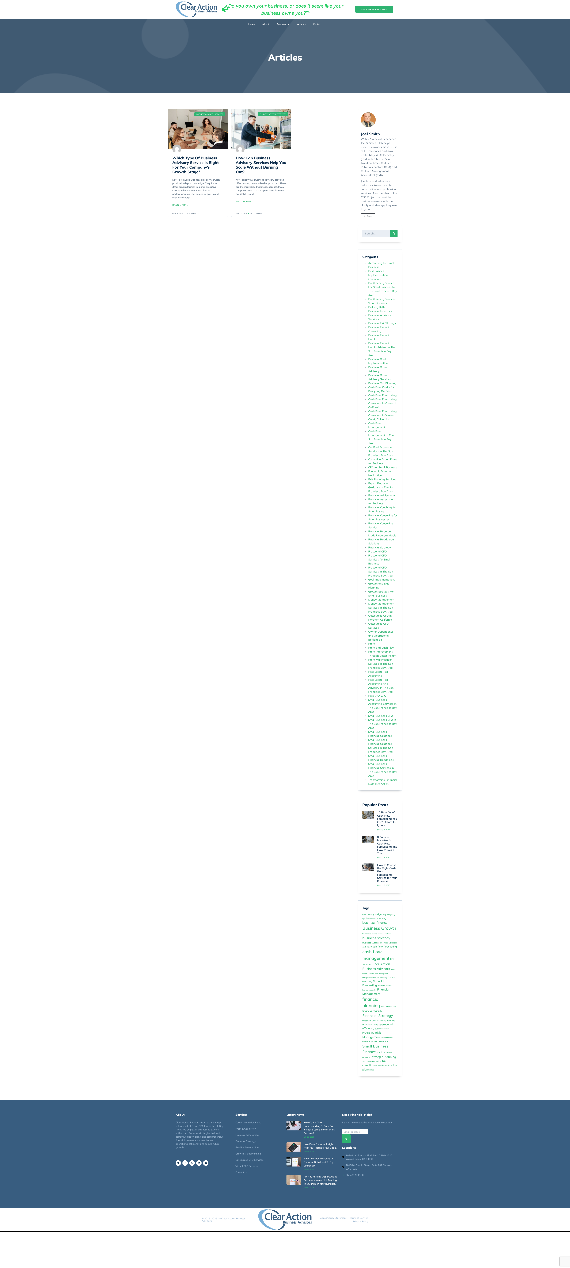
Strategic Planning (383, 1057)
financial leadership (369, 990)
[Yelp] (192, 1163)
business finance (375, 922)
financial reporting (388, 1006)
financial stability (372, 1010)
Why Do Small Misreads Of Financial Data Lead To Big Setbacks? (319, 1162)
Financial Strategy (379, 547)
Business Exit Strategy (382, 323)
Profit (371, 643)
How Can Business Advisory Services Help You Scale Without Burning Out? (261, 165)
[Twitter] (178, 1163)
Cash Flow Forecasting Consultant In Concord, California (382, 403)
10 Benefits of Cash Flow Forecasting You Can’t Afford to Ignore (387, 819)
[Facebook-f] (185, 1163)
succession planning (371, 1061)
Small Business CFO (380, 715)
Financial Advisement (381, 495)
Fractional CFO (377, 551)
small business (387, 1037)
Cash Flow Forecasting (382, 395)
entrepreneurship (369, 977)
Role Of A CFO (377, 695)
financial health (385, 985)
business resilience (385, 934)
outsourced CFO (382, 1028)
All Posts (368, 216)
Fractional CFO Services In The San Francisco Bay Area (380, 571)
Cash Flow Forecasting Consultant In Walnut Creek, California (382, 415)
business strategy (376, 938)
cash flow (366, 947)
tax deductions (385, 1065)
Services (281, 24)
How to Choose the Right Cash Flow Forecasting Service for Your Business (387, 873)
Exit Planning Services (382, 479)
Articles (301, 24)
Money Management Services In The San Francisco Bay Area (381, 607)
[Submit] (346, 1138)
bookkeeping (368, 914)
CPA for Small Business (382, 467)
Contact (317, 24)
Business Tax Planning (382, 383)
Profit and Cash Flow (381, 647)
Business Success (370, 942)
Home (251, 24)
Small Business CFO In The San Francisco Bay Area (382, 723)
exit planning (382, 977)
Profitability (368, 1032)
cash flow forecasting (384, 946)
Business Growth (379, 928)
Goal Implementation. (381, 579)
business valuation (389, 942)
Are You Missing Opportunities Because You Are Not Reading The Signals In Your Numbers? (320, 1180)
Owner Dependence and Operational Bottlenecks (381, 635)
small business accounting (375, 1041)
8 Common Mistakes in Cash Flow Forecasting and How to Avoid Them (387, 845)
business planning (369, 934)
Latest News (295, 1114)
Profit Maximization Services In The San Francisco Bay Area (380, 663)
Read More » (180, 205)
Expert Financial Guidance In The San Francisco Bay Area (381, 487)
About (265, 24)
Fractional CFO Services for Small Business (379, 559)
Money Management (381, 599)
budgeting (380, 914)
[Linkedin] (199, 1163)
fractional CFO (369, 1020)
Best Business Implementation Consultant (378, 275)
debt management (381, 974)
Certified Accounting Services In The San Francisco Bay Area (380, 451)
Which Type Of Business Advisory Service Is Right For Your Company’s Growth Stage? (195, 165)
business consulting (376, 918)
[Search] (394, 233)
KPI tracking (381, 1021)
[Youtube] (205, 1163)
